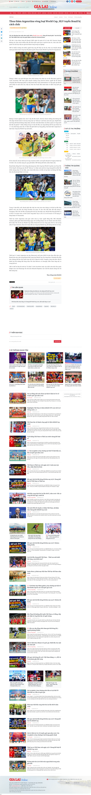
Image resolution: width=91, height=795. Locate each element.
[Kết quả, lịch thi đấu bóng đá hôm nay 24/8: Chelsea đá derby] (17, 604)
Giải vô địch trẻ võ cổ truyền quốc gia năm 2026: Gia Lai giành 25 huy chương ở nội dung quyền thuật (43, 734)
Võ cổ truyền (70, 17)
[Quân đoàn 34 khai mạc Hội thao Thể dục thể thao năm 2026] (17, 576)
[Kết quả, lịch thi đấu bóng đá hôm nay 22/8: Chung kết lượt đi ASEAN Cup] (17, 723)
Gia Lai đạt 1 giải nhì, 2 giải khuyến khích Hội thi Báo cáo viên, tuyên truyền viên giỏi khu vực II (72, 119)
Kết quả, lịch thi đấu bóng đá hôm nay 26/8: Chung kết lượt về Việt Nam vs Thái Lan (44, 480)
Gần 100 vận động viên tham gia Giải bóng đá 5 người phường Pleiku (42, 629)
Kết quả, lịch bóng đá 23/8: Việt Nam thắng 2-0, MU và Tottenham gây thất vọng (44, 658)
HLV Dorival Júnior (20, 306)
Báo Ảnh (17, 1)
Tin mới (77, 28)
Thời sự (14, 12)
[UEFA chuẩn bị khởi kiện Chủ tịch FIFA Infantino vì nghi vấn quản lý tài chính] (17, 357)
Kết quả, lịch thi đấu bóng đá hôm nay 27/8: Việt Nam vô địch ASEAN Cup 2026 (72, 63)
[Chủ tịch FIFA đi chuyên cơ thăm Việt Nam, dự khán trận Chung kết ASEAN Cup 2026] (17, 512)
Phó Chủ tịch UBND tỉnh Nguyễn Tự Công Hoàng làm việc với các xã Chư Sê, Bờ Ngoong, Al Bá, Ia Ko (72, 91)
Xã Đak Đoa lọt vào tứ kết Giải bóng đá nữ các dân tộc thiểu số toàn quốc (76, 47)
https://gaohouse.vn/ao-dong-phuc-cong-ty (72, 396)
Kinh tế (39, 12)
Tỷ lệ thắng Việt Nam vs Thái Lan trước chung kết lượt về (77, 33)
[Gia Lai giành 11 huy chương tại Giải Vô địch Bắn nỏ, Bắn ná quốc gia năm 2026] (17, 455)
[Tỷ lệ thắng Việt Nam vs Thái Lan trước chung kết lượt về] (67, 32)
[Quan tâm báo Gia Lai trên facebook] (67, 1)
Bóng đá (56, 17)
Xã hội (75, 12)
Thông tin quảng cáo (72, 167)
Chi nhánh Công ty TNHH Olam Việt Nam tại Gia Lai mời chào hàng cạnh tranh (72, 194)
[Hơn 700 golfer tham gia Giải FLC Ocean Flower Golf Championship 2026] (17, 676)
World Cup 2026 (37, 35)
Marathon (61, 17)
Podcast (29, 1)
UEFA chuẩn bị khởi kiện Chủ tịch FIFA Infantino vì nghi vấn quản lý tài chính (17, 366)
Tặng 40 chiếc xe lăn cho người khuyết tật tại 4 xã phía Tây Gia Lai (72, 80)
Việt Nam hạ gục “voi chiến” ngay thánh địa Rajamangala (51, 684)
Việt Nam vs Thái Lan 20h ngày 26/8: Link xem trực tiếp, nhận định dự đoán (76, 40)
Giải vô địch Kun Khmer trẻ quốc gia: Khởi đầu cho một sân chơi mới (44, 643)
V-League (29, 765)
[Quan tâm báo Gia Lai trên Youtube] (72, 1)
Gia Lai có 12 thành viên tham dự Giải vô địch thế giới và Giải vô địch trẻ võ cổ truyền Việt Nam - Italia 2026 (73, 367)
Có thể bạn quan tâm (19, 350)
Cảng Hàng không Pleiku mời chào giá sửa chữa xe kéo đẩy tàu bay (72, 173)
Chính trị (24, 12)
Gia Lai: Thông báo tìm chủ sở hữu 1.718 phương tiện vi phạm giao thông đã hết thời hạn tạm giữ (72, 184)
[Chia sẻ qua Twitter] (1, 35)
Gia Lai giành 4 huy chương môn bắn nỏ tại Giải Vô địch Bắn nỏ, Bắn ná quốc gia (42, 691)
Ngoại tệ (66, 141)
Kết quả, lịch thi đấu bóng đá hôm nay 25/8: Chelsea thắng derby (43, 544)
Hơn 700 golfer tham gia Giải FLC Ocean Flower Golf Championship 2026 (17, 684)
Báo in (23, 1)
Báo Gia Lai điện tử (45, 7)
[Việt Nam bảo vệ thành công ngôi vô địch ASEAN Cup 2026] (17, 426)
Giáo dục (44, 12)
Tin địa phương (71, 71)
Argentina (46, 306)
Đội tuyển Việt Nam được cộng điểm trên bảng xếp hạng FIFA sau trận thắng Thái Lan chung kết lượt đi (34, 537)
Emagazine (46, 1)
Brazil (13, 306)
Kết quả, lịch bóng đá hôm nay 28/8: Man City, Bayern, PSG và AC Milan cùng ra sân (54, 366)
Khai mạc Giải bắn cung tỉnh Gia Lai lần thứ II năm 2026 (42, 705)
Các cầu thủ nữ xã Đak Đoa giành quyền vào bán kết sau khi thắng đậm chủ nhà (72, 55)
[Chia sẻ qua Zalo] (1, 31)
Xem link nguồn (57, 278)
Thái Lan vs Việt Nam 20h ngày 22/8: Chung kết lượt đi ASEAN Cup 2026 (44, 748)
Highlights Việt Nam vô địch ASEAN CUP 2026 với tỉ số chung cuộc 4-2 (44, 409)
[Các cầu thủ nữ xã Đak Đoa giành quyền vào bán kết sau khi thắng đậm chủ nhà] (67, 53)
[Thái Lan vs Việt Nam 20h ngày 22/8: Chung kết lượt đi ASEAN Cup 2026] (17, 752)
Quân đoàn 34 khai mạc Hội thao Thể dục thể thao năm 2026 (44, 572)
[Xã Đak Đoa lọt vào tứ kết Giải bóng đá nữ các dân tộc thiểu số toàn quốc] (67, 46)
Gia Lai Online (18, 779)
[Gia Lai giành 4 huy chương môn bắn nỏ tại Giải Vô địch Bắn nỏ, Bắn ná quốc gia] (17, 695)
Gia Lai (11, 308)
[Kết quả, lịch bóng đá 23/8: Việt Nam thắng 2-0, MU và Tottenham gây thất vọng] (17, 662)
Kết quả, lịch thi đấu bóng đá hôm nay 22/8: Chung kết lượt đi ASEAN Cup (44, 720)
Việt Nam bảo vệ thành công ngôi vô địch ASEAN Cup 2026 (43, 423)
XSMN (79, 394)
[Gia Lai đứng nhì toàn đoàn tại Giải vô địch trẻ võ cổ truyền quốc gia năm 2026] (17, 398)
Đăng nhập (79, 1)
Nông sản (66, 131)
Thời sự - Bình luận (32, 12)
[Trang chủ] (10, 13)
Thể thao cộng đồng (78, 17)
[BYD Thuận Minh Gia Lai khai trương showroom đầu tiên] (68, 212)
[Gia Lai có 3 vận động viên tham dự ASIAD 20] (17, 377)
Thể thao (80, 12)
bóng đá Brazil (39, 306)
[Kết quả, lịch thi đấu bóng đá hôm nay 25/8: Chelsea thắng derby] (17, 547)
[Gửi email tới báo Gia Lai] (74, 1)
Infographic (53, 1)
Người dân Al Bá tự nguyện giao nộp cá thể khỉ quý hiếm (77, 109)
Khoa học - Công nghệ (58, 12)
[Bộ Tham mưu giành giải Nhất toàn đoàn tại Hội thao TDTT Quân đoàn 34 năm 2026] (36, 357)
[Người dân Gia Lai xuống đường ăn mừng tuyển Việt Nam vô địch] (73, 377)
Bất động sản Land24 (74, 394)
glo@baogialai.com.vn (16, 785)
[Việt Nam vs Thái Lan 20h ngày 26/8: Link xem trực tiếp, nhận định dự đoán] (67, 39)
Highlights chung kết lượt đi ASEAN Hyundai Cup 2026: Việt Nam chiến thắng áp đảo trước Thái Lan (35, 684)
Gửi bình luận (57, 341)
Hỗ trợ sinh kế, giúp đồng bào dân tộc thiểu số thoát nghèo (76, 101)
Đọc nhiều (67, 28)
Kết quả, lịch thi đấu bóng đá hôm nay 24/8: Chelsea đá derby (44, 601)
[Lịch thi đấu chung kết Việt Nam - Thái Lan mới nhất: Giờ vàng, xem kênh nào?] (17, 562)
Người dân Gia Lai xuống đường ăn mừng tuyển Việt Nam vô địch (73, 385)
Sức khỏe (50, 12)
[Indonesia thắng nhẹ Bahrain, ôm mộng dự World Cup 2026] (17, 294)
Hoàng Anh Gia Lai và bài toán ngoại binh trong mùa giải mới (43, 762)
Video (12, 1)
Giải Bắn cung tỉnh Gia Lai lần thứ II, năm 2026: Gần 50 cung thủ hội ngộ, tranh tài (44, 494)
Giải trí (71, 12)
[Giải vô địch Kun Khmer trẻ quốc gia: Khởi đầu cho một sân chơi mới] (17, 647)
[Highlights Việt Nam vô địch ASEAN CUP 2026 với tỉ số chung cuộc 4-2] (17, 412)
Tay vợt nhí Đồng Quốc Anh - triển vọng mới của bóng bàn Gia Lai (52, 537)
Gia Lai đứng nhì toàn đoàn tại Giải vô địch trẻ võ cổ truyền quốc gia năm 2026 (43, 394)
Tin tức (65, 17)
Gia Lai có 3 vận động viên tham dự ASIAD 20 (17, 385)
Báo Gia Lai (53, 306)
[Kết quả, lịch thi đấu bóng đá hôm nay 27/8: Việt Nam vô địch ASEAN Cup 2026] (67, 62)
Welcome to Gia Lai (37, 1)
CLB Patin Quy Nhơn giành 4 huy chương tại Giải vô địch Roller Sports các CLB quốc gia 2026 (44, 586)
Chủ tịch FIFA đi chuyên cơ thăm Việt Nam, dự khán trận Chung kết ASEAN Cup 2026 (43, 509)
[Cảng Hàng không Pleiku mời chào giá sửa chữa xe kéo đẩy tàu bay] (68, 172)
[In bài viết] (1, 41)
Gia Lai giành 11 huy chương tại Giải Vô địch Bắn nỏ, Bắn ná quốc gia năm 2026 (44, 451)
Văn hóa (66, 12)
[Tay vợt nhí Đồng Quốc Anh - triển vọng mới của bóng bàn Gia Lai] (53, 528)
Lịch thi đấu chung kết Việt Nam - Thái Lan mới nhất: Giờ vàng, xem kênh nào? (43, 558)
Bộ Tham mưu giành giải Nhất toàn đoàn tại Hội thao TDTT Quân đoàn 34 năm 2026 (35, 366)
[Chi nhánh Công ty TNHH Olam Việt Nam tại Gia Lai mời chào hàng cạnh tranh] (68, 193)
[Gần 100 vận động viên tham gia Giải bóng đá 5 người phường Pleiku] (17, 633)
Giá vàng (66, 151)
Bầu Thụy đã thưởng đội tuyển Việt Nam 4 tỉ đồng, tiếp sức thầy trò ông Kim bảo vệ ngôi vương (44, 615)
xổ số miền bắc (66, 394)
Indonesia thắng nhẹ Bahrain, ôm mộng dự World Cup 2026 (39, 291)
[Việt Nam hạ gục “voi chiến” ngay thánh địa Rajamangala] (53, 676)
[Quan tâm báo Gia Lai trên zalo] (70, 1)
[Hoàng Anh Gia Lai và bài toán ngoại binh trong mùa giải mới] (17, 766)
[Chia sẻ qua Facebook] (1, 28)
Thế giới (19, 12)
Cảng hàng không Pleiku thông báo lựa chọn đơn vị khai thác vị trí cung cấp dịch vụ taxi (72, 204)
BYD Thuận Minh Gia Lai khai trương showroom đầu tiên (72, 214)
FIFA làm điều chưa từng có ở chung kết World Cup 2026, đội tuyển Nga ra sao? (31, 301)
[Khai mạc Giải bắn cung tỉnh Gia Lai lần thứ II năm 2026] (17, 709)
